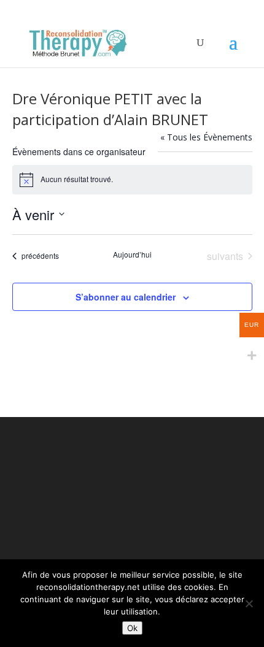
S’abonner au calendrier (126, 297)
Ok (132, 628)
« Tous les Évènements (206, 137)
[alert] (132, 179)
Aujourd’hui (132, 254)
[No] (249, 603)
